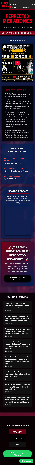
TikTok (17, 444)
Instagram (17, 432)
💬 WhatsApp (26, 461)
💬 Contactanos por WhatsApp (17, 454)
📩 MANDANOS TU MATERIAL (17, 278)
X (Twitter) (17, 438)
